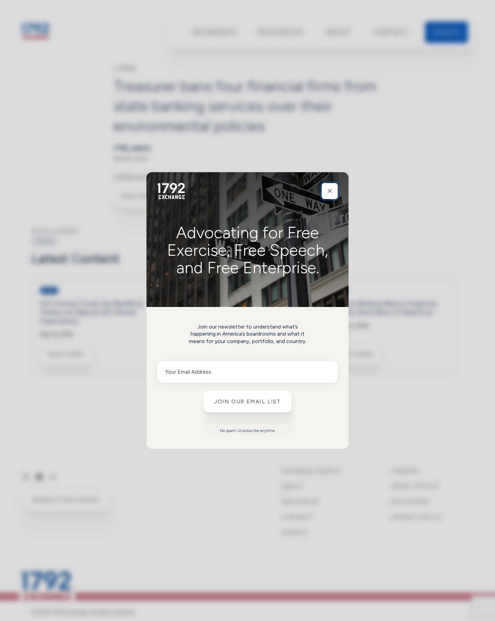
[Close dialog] (330, 191)
